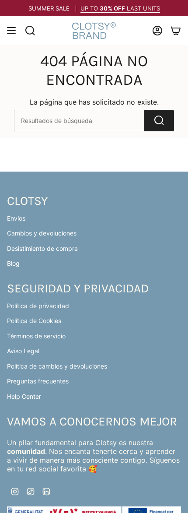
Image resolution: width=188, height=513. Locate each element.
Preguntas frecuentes (38, 381)
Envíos (16, 218)
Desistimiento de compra (42, 248)
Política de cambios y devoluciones (57, 366)
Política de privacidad (38, 305)
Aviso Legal (23, 351)
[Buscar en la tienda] (159, 120)
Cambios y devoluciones (42, 233)
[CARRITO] (176, 31)
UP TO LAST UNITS (120, 8)
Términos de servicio (36, 336)
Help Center (24, 396)
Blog (13, 263)
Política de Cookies (34, 320)
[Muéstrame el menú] (11, 31)
